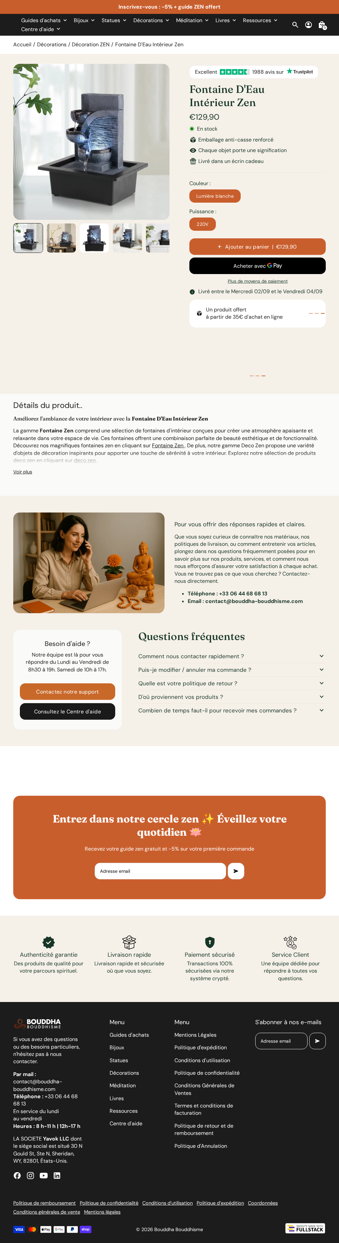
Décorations (52, 44)
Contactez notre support (67, 691)
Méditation (123, 1085)
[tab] (311, 313)
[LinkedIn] (57, 1176)
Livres (117, 1098)
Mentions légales (102, 1212)
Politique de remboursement (44, 1203)
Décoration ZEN (91, 44)
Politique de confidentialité (207, 1072)
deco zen (85, 460)
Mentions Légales (195, 1034)
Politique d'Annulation (200, 1146)
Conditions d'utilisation (202, 1060)
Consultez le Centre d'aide (67, 711)
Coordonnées (263, 1203)
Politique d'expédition (200, 1047)
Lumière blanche (215, 196)
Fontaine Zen (168, 445)
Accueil (22, 44)
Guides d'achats (129, 1034)
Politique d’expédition (220, 1203)
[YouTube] (44, 1176)
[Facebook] (17, 1176)
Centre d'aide (126, 1123)
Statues (119, 1060)
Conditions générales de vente (46, 1212)
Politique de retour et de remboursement (203, 1129)
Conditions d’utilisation (167, 1203)
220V (203, 224)
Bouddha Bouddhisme (178, 1229)
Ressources (124, 1110)
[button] (28, 238)
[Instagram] (30, 1176)
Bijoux (117, 1047)
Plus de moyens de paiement (258, 281)
